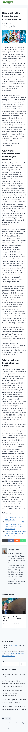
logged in (14, 645)
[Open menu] (25, 3)
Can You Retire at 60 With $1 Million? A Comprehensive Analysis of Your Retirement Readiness (13, 683)
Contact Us (12, 723)
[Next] (24, 612)
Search (4, 661)
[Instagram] (9, 718)
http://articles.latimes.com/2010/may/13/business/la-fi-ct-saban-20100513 (15, 533)
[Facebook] (3, 718)
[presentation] (14, 606)
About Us (4, 723)
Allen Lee (7, 624)
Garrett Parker (7, 23)
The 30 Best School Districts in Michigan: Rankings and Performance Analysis (12, 693)
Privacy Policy (20, 723)
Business (5, 10)
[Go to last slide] (4, 612)
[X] (6, 718)
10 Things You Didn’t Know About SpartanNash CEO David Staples (13, 619)
